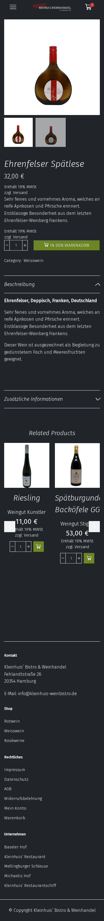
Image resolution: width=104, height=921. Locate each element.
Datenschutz (16, 779)
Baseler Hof (15, 847)
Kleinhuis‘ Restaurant (24, 856)
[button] (11, 69)
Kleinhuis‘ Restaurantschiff (30, 885)
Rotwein (12, 721)
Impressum (14, 769)
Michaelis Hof (17, 875)
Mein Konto (15, 808)
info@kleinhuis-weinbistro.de (47, 693)
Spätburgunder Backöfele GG (77, 503)
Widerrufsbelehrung (23, 798)
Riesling (26, 497)
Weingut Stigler (77, 524)
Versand (20, 192)
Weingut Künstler (26, 512)
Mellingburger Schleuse (26, 866)
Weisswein (33, 260)
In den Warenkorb (69, 245)
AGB (8, 788)
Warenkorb (14, 817)
